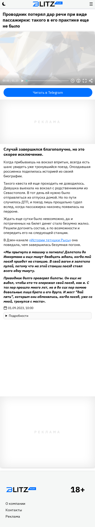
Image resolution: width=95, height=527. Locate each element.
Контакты (14, 510)
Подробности (18, 316)
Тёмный (4, 4)
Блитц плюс (47, 4)
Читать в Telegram (48, 92)
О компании (15, 503)
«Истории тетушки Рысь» (50, 240)
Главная (21, 489)
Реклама (13, 516)
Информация (78, 81)
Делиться (91, 81)
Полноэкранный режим (85, 81)
